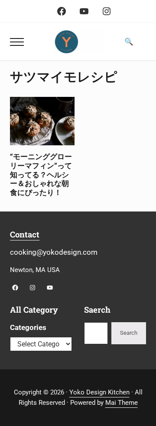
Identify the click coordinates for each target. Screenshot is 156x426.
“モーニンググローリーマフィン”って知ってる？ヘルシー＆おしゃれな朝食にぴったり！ (41, 174)
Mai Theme (121, 403)
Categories (28, 328)
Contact (24, 234)
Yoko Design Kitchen (99, 392)
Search (128, 333)
